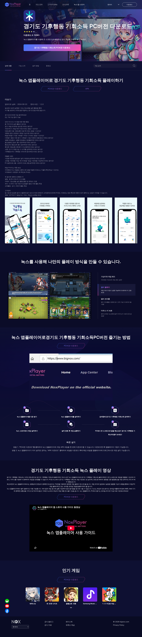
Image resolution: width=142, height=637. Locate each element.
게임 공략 (39, 4)
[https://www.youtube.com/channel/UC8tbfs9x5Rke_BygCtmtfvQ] (7, 606)
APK (87, 89)
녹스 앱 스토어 (79, 4)
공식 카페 (48, 625)
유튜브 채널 (70, 625)
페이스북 (69, 622)
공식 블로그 (48, 622)
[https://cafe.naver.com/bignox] (7, 601)
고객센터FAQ (52, 4)
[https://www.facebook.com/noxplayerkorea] (7, 611)
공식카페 (65, 4)
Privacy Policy (118, 625)
